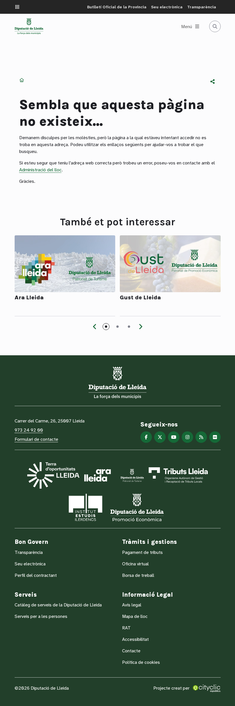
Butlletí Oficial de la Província (116, 6)
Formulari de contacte (36, 439)
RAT (126, 628)
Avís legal (131, 605)
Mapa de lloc (135, 616)
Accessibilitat (135, 639)
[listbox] (212, 81)
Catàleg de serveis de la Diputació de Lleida (58, 605)
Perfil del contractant (36, 575)
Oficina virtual (135, 564)
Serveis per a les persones (41, 616)
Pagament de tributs (142, 552)
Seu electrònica (167, 6)
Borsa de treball (138, 575)
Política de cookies (141, 662)
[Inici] (29, 26)
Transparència (201, 6)
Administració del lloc (40, 170)
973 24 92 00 (29, 430)
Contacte (131, 651)
